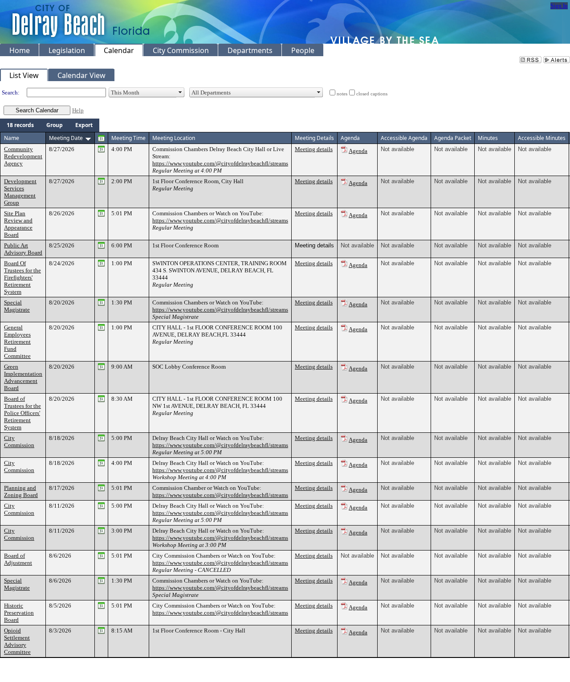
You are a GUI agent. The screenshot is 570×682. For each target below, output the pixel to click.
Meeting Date (66, 138)
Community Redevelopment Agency (23, 156)
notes (342, 93)
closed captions (371, 93)
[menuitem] (20, 125)
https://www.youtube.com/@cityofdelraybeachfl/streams (220, 163)
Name (11, 138)
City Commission (19, 441)
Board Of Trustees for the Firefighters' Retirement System (22, 277)
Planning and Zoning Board (21, 491)
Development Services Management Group (20, 192)
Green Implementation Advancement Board (23, 377)
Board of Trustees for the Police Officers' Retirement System (22, 413)
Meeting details (314, 149)
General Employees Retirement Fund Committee (17, 341)
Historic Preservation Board (19, 612)
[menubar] (49, 125)
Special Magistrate (17, 306)
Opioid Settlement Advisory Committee (17, 641)
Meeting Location (173, 138)
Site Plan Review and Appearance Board (18, 224)
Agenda (358, 151)
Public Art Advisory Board (23, 249)
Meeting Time (128, 138)
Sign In (559, 5)
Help (78, 110)
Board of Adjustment (18, 559)
